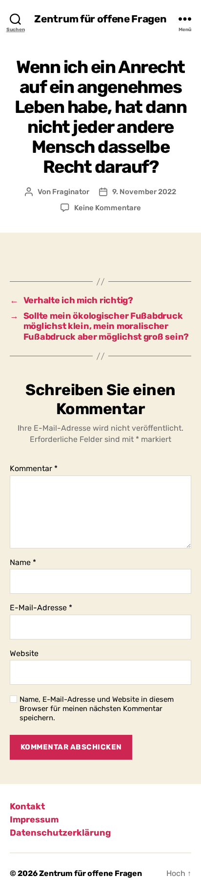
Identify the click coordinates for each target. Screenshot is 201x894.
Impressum (34, 819)
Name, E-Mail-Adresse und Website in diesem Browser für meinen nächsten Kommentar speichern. (97, 708)
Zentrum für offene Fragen (100, 19)
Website (24, 653)
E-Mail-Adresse (41, 607)
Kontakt (27, 806)
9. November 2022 (144, 191)
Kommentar (34, 468)
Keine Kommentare (107, 207)
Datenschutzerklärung (60, 832)
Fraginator (70, 191)
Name (23, 562)
